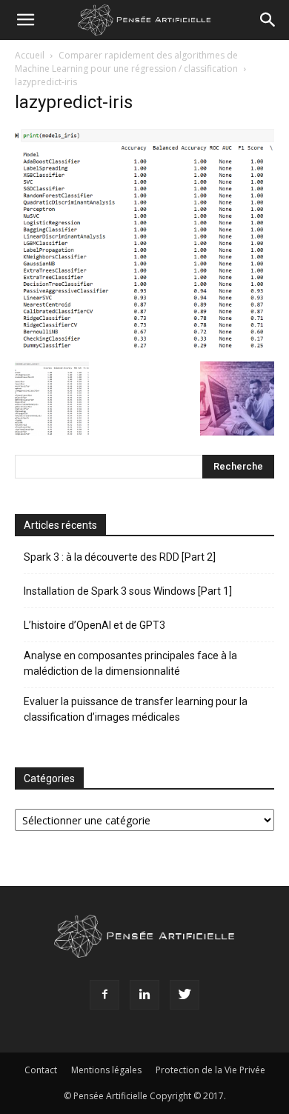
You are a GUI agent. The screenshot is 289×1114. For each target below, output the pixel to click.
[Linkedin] (144, 995)
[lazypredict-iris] (144, 346)
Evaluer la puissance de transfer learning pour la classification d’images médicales (136, 709)
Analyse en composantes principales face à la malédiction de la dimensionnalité (130, 663)
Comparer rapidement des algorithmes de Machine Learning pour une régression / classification (126, 62)
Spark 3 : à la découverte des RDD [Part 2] (120, 557)
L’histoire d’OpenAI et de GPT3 (94, 625)
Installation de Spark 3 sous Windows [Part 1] (128, 591)
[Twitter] (184, 995)
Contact (40, 1070)
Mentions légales (106, 1070)
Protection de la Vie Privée (210, 1070)
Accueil (29, 55)
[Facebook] (104, 995)
